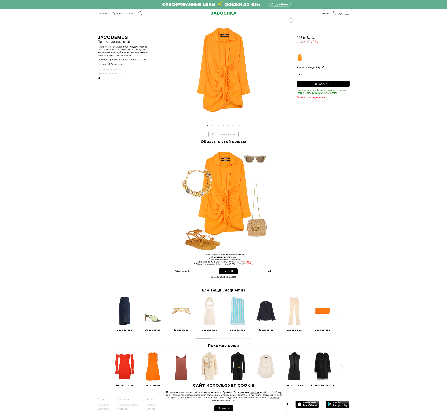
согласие (254, 392)
